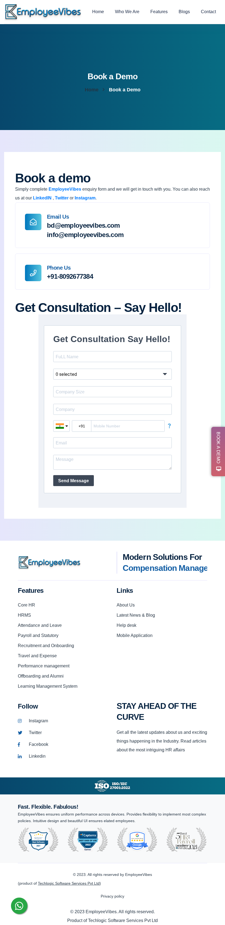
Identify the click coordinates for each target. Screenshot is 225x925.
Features (159, 11)
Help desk (126, 625)
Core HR (26, 605)
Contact (208, 11)
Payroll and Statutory (38, 635)
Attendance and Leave (40, 625)
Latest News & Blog (136, 615)
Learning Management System (47, 686)
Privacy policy (112, 896)
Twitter (35, 732)
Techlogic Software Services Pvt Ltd (69, 883)
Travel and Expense (37, 655)
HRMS (24, 615)
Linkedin (37, 756)
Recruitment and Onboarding (46, 645)
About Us (126, 605)
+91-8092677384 (70, 276)
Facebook (38, 744)
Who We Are (127, 11)
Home (98, 11)
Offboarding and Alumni (41, 676)
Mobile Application (135, 635)
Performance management (43, 666)
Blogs (184, 11)
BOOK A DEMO (218, 447)
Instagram (38, 720)
